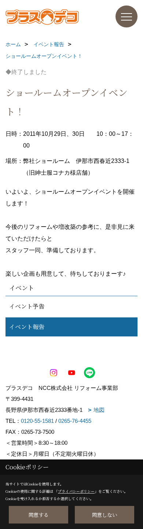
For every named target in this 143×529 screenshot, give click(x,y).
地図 (99, 410)
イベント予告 (26, 306)
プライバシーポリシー (76, 491)
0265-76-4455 (74, 421)
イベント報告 (26, 327)
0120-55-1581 (37, 421)
